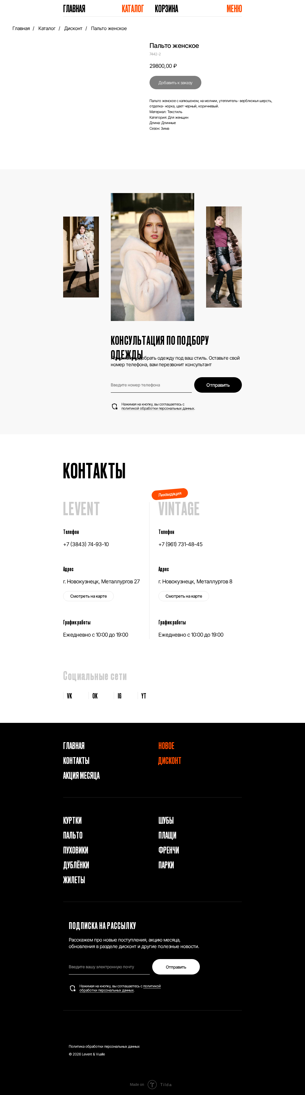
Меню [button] (234, 8)
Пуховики (75, 849)
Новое (166, 745)
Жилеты (74, 879)
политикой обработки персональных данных (158, 408)
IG (120, 695)
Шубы (166, 819)
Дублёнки (76, 864)
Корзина (166, 8)
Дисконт (73, 28)
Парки (166, 864)
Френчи (168, 849)
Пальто (73, 834)
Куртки (72, 819)
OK (95, 695)
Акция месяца (81, 775)
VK (69, 695)
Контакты (76, 760)
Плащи (167, 834)
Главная (74, 8)
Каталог (133, 8)
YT (143, 695)
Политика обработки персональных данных (104, 1046)
